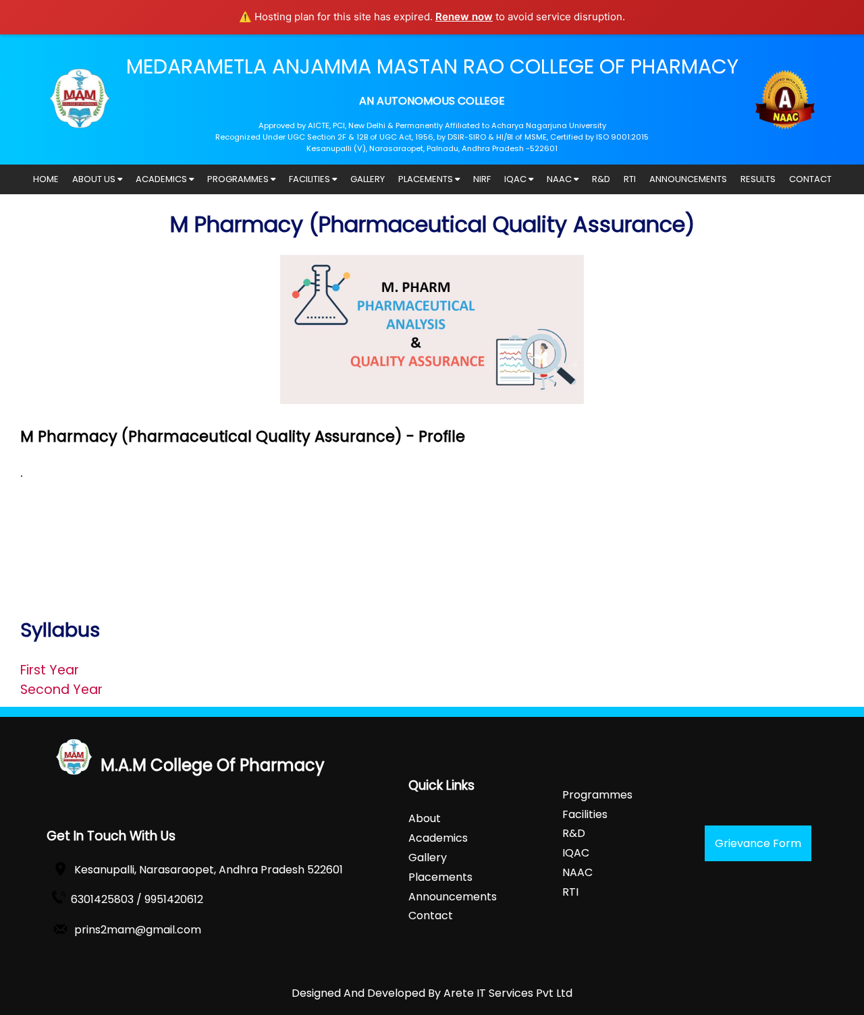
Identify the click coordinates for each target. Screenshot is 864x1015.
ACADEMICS (162, 179)
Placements (440, 877)
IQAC (516, 179)
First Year (49, 670)
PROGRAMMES (239, 179)
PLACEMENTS (426, 179)
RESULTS (758, 179)
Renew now (464, 16)
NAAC (560, 179)
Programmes (597, 795)
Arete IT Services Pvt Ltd (507, 993)
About (424, 818)
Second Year (61, 689)
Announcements (452, 896)
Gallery (427, 857)
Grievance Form (758, 843)
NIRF (482, 179)
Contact (430, 915)
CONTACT (810, 179)
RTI (630, 179)
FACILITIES (310, 179)
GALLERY (367, 179)
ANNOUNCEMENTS (688, 179)
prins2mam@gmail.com (137, 929)
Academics (438, 838)
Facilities (585, 814)
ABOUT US (94, 179)
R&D (601, 179)
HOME (46, 179)
